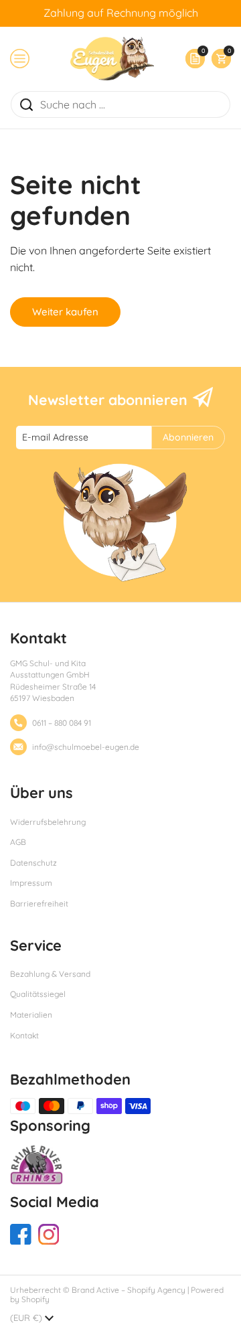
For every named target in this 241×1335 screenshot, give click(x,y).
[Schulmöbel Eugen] (112, 58)
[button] (218, 58)
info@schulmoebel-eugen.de (85, 747)
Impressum (31, 883)
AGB (18, 842)
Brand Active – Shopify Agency (128, 1290)
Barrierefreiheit (39, 903)
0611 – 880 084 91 (61, 723)
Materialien (31, 1015)
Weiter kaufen (65, 311)
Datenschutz (33, 863)
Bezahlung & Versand (50, 974)
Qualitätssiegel (38, 994)
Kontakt (24, 1035)
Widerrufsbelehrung (48, 822)
